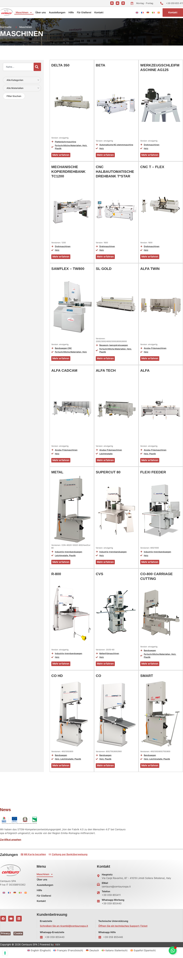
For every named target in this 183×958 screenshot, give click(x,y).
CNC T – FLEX (152, 167)
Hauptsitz (107, 874)
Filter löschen (14, 96)
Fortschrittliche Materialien (68, 145)
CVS (99, 574)
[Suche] (37, 67)
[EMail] (98, 884)
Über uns (40, 12)
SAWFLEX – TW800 (67, 269)
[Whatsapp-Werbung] (98, 901)
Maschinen (22, 12)
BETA (100, 65)
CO (98, 676)
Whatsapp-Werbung (113, 900)
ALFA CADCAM (64, 370)
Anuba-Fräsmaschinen (155, 348)
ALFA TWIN (150, 269)
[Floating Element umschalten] (173, 950)
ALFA (145, 370)
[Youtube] (117, 3)
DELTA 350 (60, 65)
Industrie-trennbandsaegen (68, 552)
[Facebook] (112, 3)
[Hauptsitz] (98, 875)
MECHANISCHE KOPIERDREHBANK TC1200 (68, 171)
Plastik (58, 148)
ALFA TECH (106, 370)
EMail (105, 883)
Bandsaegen (150, 650)
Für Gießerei (84, 12)
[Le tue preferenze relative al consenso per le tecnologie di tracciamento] (5, 953)
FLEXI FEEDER (153, 472)
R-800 (56, 574)
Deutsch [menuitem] (94, 950)
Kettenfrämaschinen (109, 653)
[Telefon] (98, 892)
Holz (84, 145)
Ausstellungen (57, 12)
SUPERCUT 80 (108, 472)
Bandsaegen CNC (63, 348)
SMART (146, 676)
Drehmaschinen (151, 144)
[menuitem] (137, 12)
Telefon (106, 891)
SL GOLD (104, 269)
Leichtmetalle (106, 453)
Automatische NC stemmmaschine (116, 144)
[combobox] (18, 67)
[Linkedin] (123, 3)
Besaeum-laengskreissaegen (113, 345)
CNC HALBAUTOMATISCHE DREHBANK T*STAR (115, 171)
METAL (57, 472)
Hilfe (71, 12)
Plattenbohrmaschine (65, 141)
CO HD (57, 676)
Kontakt (98, 12)
